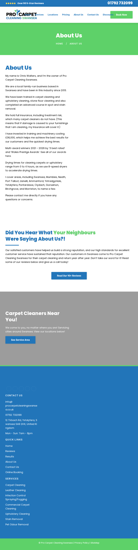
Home (28, 14)
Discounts (108, 14)
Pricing (66, 14)
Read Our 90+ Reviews (69, 275)
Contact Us (93, 14)
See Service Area (20, 339)
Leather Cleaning (15, 490)
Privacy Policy (81, 542)
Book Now (121, 14)
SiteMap (95, 542)
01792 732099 (120, 3)
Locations (53, 14)
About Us (78, 14)
